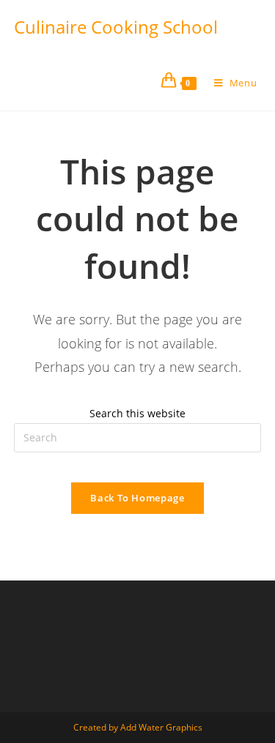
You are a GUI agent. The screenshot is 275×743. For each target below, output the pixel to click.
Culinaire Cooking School (116, 27)
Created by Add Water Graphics (137, 727)
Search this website (137, 413)
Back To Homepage (137, 497)
